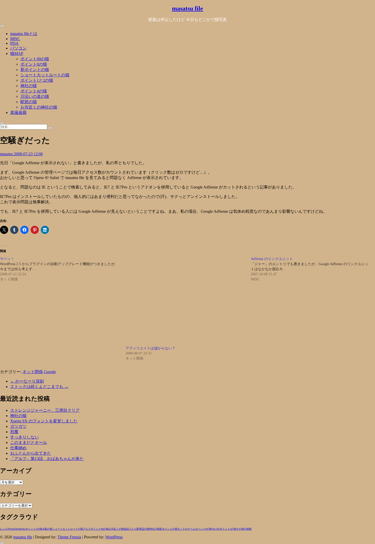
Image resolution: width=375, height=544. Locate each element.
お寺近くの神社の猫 (38, 107)
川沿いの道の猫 (34, 96)
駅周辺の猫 (142, 528)
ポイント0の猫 (33, 64)
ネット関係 (32, 372)
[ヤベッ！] (63, 269)
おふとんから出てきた (30, 453)
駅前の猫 (28, 102)
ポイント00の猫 (34, 59)
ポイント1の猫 (34, 528)
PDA (14, 43)
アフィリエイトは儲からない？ (151, 348)
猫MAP (16, 53)
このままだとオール (28, 442)
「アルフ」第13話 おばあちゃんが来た (47, 458)
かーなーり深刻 (27, 381)
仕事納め (18, 448)
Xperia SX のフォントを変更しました (44, 421)
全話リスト (130, 528)
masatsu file (187, 8)
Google (50, 372)
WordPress (20, 528)
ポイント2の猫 (228, 528)
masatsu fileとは (23, 33)
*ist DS (216, 528)
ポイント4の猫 (33, 91)
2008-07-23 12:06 (28, 154)
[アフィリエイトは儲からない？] (186, 301)
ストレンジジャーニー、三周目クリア (45, 410)
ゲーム (191, 528)
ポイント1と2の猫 (36, 80)
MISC (15, 39)
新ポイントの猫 (34, 69)
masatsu (7, 154)
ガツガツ (18, 426)
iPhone (11, 528)
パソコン (18, 48)
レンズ (4, 528)
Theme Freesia (69, 537)
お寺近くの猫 (116, 528)
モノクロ (182, 528)
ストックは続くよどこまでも (39, 386)
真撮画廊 (18, 112)
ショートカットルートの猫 (44, 75)
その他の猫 (242, 528)
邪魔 (14, 432)
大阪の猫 (47, 528)
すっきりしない (24, 437)
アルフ (87, 528)
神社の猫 (28, 86)
